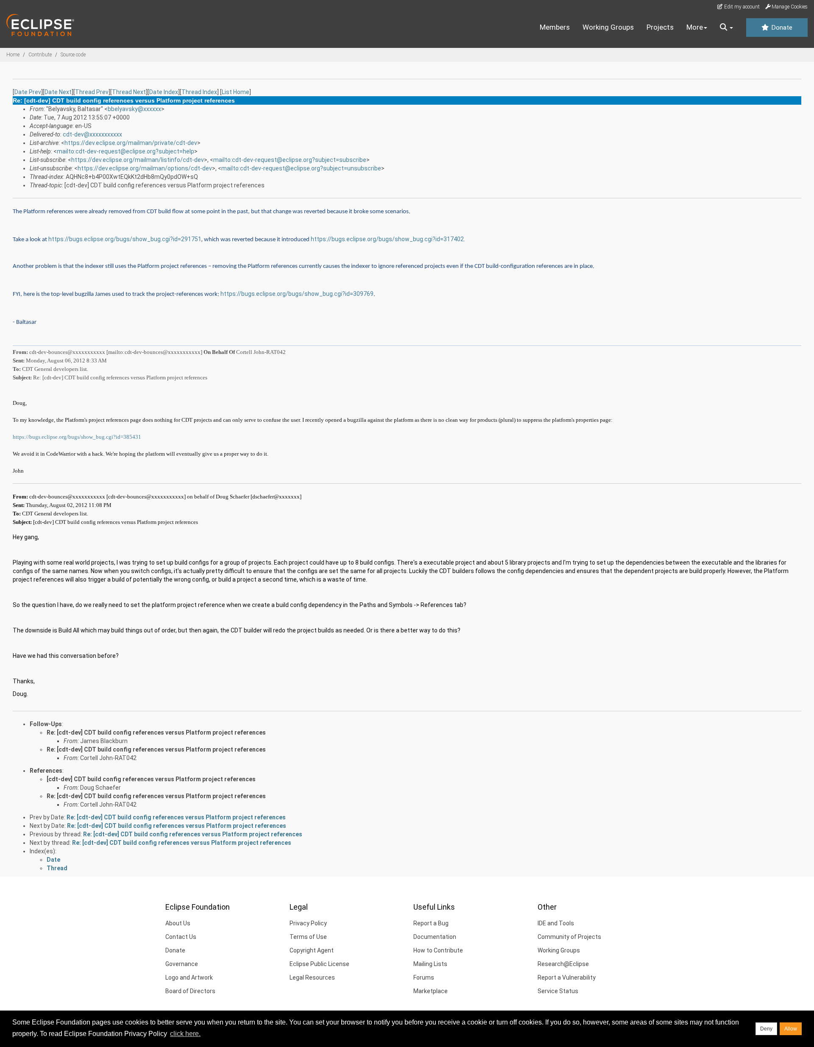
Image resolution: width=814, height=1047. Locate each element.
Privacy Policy (308, 923)
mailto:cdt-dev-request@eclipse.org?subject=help (125, 151)
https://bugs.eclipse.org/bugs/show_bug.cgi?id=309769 (297, 293)
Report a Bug (431, 923)
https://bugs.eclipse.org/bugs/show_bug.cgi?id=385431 (77, 437)
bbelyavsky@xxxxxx (134, 109)
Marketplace (430, 991)
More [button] (694, 27)
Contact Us (180, 936)
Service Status (558, 991)
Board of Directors (190, 991)
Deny (766, 1029)
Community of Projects (569, 936)
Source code (73, 55)
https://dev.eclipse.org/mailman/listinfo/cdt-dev (137, 159)
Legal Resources (312, 977)
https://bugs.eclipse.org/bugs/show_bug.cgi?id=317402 (387, 239)
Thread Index (199, 92)
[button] (726, 27)
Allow (790, 1029)
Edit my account (741, 7)
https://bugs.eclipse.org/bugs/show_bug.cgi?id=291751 (124, 239)
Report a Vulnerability (567, 977)
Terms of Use (308, 936)
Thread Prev (92, 92)
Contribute (40, 55)
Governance (181, 964)
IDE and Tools (556, 923)
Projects (660, 27)
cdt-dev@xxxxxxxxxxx (92, 134)
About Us (177, 923)
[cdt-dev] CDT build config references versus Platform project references (151, 779)
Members (555, 27)
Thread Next (129, 92)
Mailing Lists (430, 964)
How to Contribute (438, 950)
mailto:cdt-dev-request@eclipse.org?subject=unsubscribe (301, 168)
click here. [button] (185, 1033)
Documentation (434, 936)
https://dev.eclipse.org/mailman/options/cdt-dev (145, 168)
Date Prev (27, 92)
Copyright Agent (312, 950)
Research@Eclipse (563, 964)
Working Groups (608, 27)
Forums (423, 977)
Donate (780, 27)
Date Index (163, 92)
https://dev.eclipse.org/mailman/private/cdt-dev (130, 142)
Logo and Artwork (189, 977)
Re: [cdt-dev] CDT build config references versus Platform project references (156, 732)
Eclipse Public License (319, 964)
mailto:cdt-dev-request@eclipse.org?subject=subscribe (289, 159)
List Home (235, 92)
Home (13, 55)
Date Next (58, 92)
